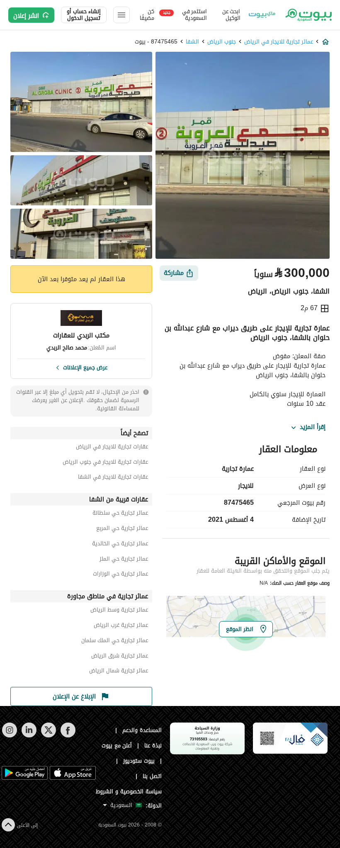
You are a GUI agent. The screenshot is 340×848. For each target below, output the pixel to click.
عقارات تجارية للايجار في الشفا (113, 478)
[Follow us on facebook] (67, 735)
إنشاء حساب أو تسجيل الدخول (84, 15)
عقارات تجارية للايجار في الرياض (112, 447)
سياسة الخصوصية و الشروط (129, 791)
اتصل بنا (152, 776)
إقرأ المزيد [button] (312, 427)
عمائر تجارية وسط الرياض (119, 611)
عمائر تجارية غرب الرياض (121, 626)
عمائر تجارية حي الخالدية (120, 544)
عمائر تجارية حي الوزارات (120, 575)
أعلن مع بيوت (117, 745)
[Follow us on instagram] (9, 735)
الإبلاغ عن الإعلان (74, 696)
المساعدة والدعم (142, 730)
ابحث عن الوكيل (231, 15)
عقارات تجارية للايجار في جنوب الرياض (105, 463)
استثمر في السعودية (185, 15)
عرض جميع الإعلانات (85, 367)
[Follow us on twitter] (48, 735)
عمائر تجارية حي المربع (122, 529)
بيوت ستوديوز (139, 760)
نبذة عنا (153, 745)
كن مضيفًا (147, 15)
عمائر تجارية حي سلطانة (120, 514)
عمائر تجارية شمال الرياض (118, 671)
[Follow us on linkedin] (28, 735)
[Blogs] (262, 15)
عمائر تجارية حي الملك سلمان (114, 641)
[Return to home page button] (308, 15)
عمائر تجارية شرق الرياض (119, 657)
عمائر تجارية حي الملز (124, 560)
